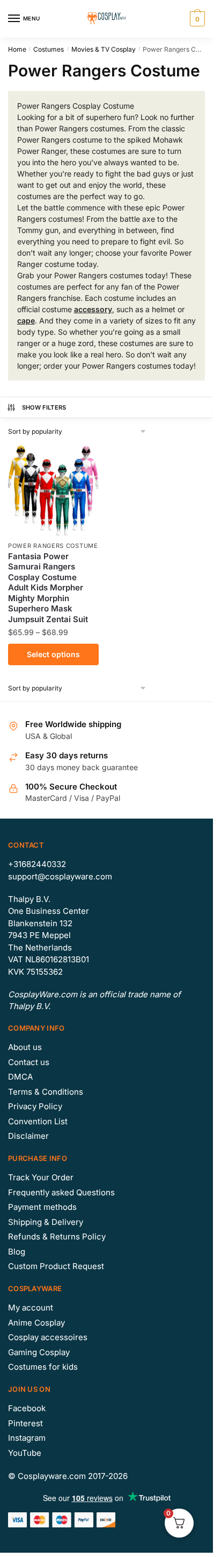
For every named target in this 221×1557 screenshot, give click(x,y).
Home (17, 49)
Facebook (27, 1408)
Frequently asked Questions (61, 1192)
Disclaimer (28, 1136)
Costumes (48, 49)
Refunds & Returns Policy (57, 1236)
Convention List (38, 1121)
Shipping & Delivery (45, 1222)
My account (30, 1307)
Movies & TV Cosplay (103, 49)
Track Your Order (40, 1177)
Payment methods (42, 1207)
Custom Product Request (56, 1266)
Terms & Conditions (45, 1092)
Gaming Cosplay (39, 1352)
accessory (93, 309)
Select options (53, 654)
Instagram (27, 1438)
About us (25, 1047)
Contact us (28, 1062)
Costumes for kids (43, 1367)
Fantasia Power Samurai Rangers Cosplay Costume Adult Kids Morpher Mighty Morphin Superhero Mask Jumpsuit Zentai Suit (48, 587)
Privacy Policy (35, 1106)
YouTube (24, 1453)
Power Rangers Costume (53, 545)
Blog (16, 1251)
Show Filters (44, 407)
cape (26, 320)
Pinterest (25, 1423)
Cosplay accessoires (47, 1337)
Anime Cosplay (36, 1323)
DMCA (20, 1077)
